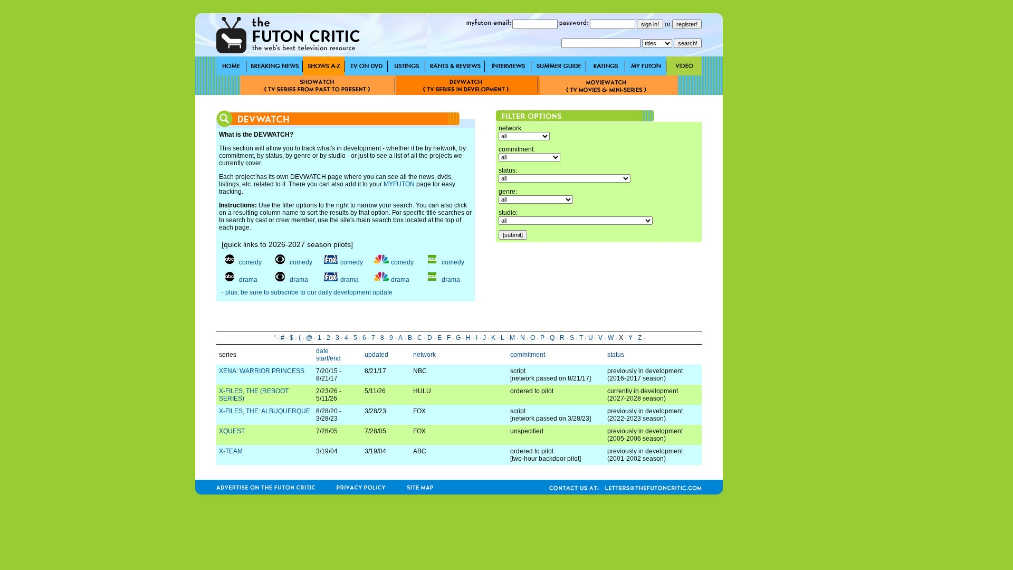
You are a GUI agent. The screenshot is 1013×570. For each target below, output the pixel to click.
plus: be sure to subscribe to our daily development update (309, 292)
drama (248, 279)
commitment (527, 354)
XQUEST (232, 431)
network (424, 354)
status (615, 354)
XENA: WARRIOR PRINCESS (261, 371)
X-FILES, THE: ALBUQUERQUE (264, 411)
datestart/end (328, 354)
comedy (250, 262)
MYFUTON (399, 184)
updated (376, 354)
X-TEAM (231, 451)
